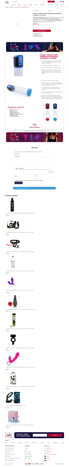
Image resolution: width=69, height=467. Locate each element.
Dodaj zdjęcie (21, 168)
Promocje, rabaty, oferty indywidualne (23, 435)
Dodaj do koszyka (42, 30)
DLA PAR (25, 4)
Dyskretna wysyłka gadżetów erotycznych (12, 458)
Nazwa (16, 175)
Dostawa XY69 (7, 452)
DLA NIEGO (13, 4)
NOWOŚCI (62, 4)
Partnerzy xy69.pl (28, 452)
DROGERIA (30, 4)
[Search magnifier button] (51, 1)
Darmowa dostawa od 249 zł (10, 454)
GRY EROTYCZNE (50, 4)
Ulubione (26, 448)
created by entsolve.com (9, 463)
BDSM (36, 4)
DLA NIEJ (19, 4)
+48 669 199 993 (49, 448)
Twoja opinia (17, 156)
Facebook (48, 456)
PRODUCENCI (42, 4)
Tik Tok (47, 460)
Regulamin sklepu (28, 458)
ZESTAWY (56, 4)
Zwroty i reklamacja (28, 454)
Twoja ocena (17, 153)
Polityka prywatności (28, 456)
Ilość (33, 26)
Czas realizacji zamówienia (9, 448)
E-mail (37, 175)
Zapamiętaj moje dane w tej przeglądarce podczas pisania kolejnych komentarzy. (29, 180)
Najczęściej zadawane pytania (10, 460)
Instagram (48, 458)
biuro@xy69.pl (48, 451)
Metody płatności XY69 (9, 450)
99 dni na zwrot (7, 456)
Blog (25, 450)
